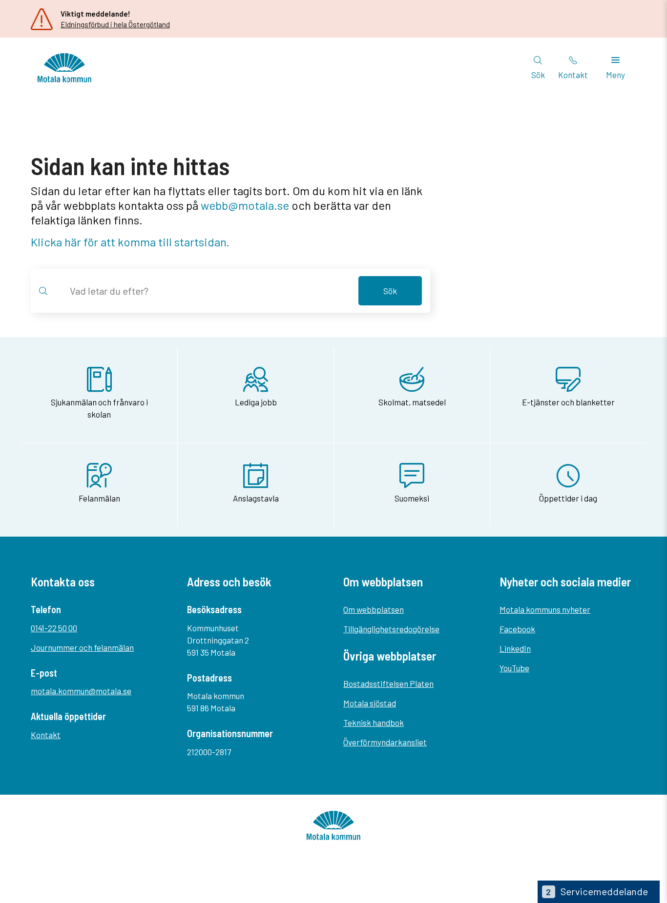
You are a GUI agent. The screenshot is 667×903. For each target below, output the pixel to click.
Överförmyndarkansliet (385, 742)
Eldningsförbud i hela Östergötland (115, 24)
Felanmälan (99, 498)
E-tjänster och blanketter (568, 402)
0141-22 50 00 (54, 628)
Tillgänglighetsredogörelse (391, 629)
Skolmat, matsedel (412, 402)
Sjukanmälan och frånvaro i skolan (99, 408)
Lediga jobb (256, 402)
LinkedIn (515, 648)
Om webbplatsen (373, 609)
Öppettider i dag (568, 498)
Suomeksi (412, 498)
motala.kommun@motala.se (81, 691)
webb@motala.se (245, 205)
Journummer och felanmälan (82, 647)
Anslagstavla (256, 498)
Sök (390, 291)
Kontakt (46, 735)
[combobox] (208, 291)
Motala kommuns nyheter (545, 609)
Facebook (517, 629)
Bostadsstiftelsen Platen (388, 683)
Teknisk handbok (373, 722)
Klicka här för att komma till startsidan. (130, 242)
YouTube (514, 668)
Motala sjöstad (369, 703)
